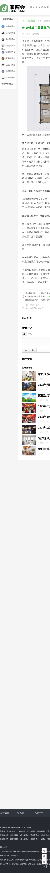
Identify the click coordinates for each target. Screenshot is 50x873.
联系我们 (21, 813)
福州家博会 (34, 839)
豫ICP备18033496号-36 (9, 856)
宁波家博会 (45, 835)
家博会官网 (11, 851)
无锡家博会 (4, 839)
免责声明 (38, 813)
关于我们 (4, 813)
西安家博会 (14, 839)
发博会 (43, 839)
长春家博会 (10, 71)
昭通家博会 (10, 58)
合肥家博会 (10, 65)
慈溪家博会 (10, 52)
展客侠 (2, 831)
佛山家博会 (10, 39)
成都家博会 (41, 831)
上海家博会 (21, 831)
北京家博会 (11, 831)
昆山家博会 (4, 835)
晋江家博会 (10, 78)
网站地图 (3, 847)
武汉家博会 (31, 831)
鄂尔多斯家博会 (8, 46)
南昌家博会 (14, 835)
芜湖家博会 (34, 835)
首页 (39, 21)
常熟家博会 (10, 26)
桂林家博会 (10, 33)
